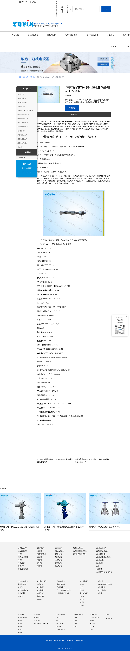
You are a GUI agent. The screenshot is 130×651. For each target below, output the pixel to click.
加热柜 (75, 617)
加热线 (75, 626)
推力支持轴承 (60, 623)
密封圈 (20, 620)
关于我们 (62, 9)
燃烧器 (82, 599)
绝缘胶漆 (100, 593)
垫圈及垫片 (40, 593)
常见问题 (109, 618)
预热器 (82, 590)
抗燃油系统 (58, 560)
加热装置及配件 (22, 135)
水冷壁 (82, 596)
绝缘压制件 (101, 587)
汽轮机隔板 (99, 563)
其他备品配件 (84, 593)
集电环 (39, 599)
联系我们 (67, 9)
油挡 (97, 566)
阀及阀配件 (21, 131)
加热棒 (75, 620)
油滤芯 (20, 560)
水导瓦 (92, 626)
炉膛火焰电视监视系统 (64, 590)
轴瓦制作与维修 (22, 114)
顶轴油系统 (58, 566)
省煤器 (82, 602)
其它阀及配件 (41, 554)
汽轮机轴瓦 (99, 560)
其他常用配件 (22, 584)
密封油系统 (58, 557)
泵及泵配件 (21, 106)
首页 (19, 77)
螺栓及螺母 (40, 596)
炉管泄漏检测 (61, 587)
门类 (81, 587)
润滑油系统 (58, 563)
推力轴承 (58, 626)
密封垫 (20, 623)
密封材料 (20, 147)
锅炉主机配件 (21, 123)
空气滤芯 (21, 566)
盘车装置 (99, 569)
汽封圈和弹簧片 (101, 554)
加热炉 (75, 623)
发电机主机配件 (22, 139)
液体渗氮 (37, 617)
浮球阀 (39, 563)
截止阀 (46, 294)
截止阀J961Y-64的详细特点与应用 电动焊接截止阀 (64, 528)
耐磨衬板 (37, 620)
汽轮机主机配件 (22, 98)
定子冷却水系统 (23, 590)
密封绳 (20, 626)
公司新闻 (32, 77)
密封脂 (20, 632)
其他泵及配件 (59, 551)
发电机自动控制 (22, 143)
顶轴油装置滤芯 (23, 569)
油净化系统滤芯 (23, 557)
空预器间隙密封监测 (63, 593)
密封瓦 (58, 620)
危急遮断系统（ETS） (80, 551)
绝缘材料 (20, 110)
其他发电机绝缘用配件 (105, 584)
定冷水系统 (58, 554)
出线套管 (40, 584)
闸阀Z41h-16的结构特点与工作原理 (104, 527)
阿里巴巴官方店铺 (56, 9)
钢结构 (82, 584)
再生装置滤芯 (22, 551)
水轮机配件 (21, 94)
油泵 (55, 286)
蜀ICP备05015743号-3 (65, 648)
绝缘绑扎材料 (102, 590)
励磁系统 (21, 587)
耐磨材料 (30, 110)
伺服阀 (45, 290)
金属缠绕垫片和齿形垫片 (104, 572)
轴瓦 (91, 629)
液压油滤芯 (21, 563)
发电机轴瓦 (40, 590)
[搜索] (106, 9)
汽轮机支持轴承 (61, 629)
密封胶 (20, 629)
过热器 (82, 605)
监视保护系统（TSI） (79, 554)
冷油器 (92, 620)
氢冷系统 (21, 596)
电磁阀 (39, 353)
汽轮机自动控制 (22, 102)
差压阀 (39, 557)
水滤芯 (20, 554)
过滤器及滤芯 (21, 119)
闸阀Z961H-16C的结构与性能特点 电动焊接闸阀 (19, 528)
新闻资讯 (25, 77)
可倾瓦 (58, 617)
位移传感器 (67, 121)
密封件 (92, 623)
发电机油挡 (40, 587)
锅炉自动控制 (21, 127)
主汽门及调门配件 (102, 551)
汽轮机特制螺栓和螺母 (103, 557)
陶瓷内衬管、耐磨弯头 (41, 623)
